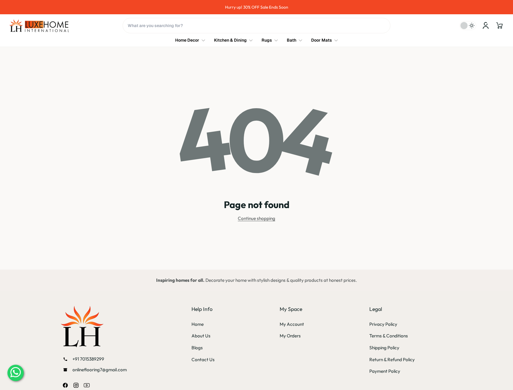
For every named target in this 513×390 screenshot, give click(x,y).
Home (197, 324)
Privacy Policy (383, 324)
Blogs (197, 347)
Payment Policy (384, 371)
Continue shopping (256, 218)
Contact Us (203, 359)
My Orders (290, 336)
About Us (200, 336)
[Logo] (39, 25)
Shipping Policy (384, 347)
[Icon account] (485, 25)
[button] (499, 25)
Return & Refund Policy (392, 359)
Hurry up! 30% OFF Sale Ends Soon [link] (256, 7)
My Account (292, 324)
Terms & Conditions (388, 336)
